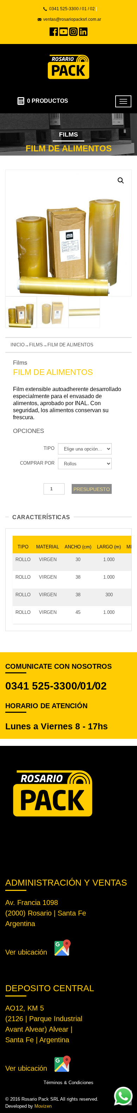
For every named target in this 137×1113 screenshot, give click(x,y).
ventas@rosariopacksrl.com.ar (72, 19)
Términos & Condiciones (68, 1082)
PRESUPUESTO (91, 489)
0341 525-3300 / (65, 8)
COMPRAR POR (37, 463)
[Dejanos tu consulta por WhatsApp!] (123, 1096)
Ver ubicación (26, 952)
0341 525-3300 (41, 686)
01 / (85, 8)
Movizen (43, 1106)
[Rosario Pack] (68, 66)
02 (92, 8)
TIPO (49, 448)
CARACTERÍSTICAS (41, 517)
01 (86, 686)
